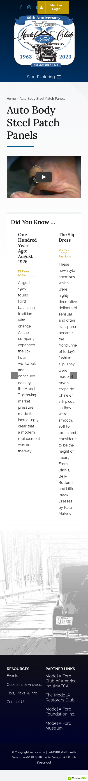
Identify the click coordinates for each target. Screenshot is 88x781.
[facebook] (21, 7)
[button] (14, 375)
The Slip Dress (67, 237)
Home (11, 98)
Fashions (65, 256)
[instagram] (29, 7)
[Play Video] (44, 177)
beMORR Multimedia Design (41, 757)
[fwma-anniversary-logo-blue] (44, 16)
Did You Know (23, 273)
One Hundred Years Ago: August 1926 (27, 248)
